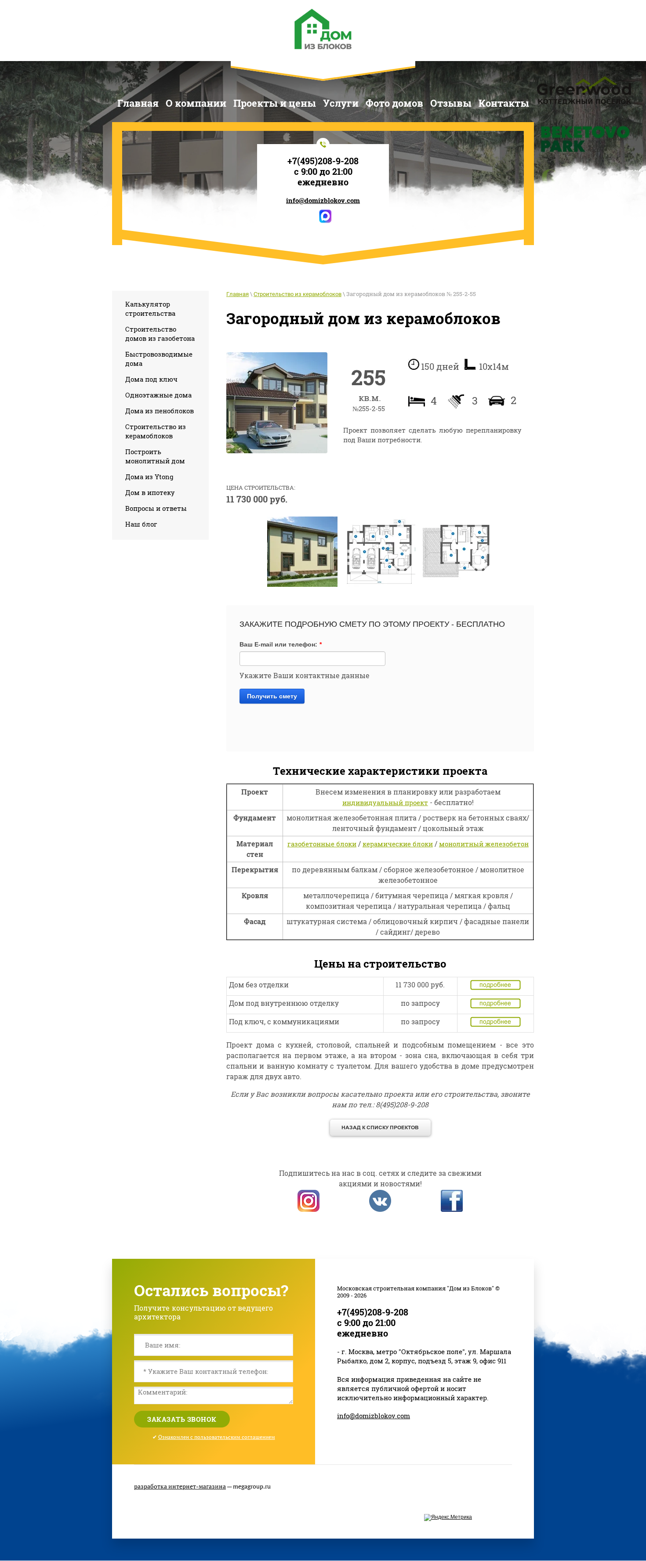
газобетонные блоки (321, 843)
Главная (237, 294)
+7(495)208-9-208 (323, 160)
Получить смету (272, 696)
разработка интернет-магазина (180, 1486)
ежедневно (323, 182)
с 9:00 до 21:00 (323, 171)
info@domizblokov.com (323, 200)
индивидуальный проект (385, 802)
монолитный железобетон (484, 843)
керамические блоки (398, 843)
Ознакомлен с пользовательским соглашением (216, 1437)
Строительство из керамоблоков (297, 294)
